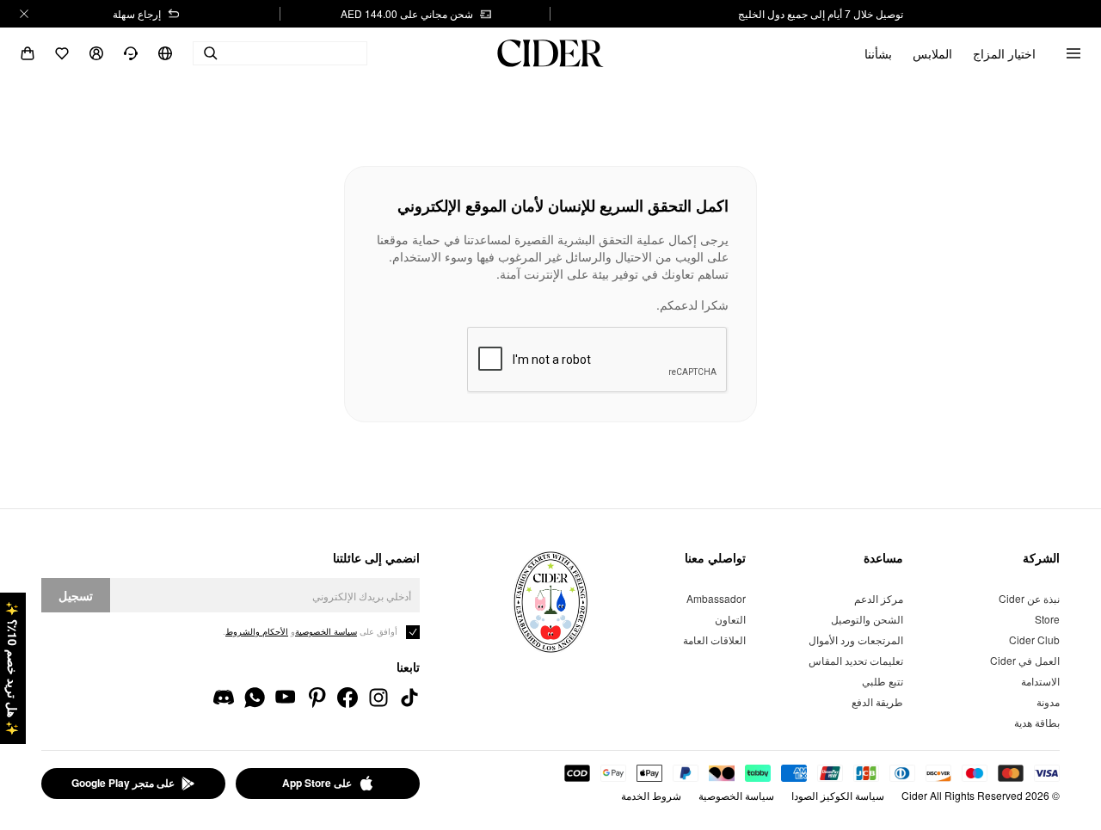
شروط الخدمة (651, 795)
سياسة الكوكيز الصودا (837, 795)
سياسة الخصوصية (736, 795)
